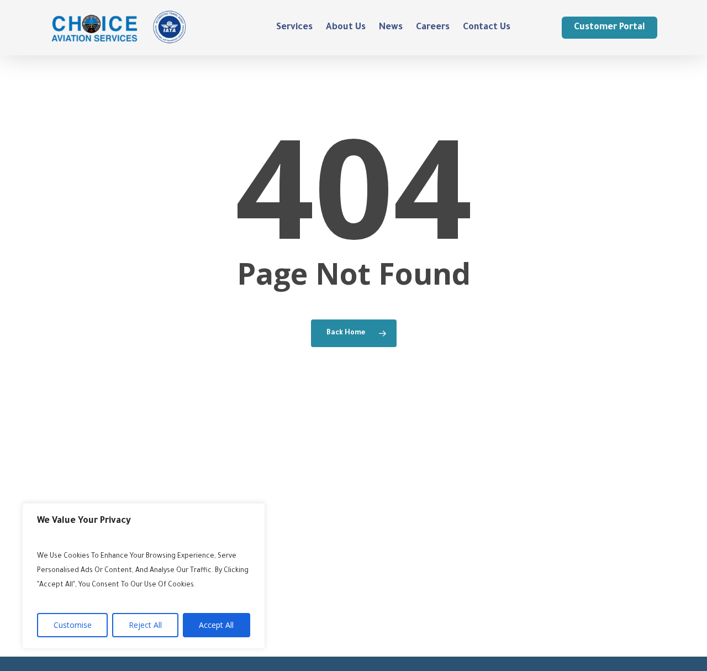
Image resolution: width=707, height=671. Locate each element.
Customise (73, 625)
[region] (143, 576)
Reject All (145, 625)
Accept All (216, 625)
